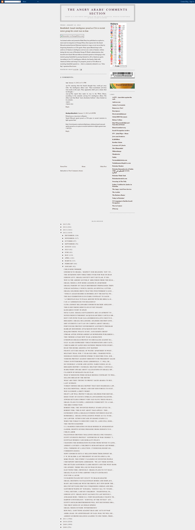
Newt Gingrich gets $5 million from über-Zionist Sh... (88, 454)
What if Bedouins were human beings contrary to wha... (90, 375)
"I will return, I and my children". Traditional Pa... (88, 492)
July (67, 249)
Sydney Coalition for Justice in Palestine (122, 185)
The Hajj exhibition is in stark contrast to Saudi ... (87, 296)
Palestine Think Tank (119, 175)
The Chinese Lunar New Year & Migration (83, 337)
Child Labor (69, 432)
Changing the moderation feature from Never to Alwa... (90, 443)
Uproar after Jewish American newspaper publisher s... (89, 334)
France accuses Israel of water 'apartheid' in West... (88, 351)
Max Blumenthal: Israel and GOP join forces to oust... (89, 388)
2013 (65, 230)
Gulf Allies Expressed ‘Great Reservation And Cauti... (89, 342)
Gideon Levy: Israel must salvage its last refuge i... (88, 494)
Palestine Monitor (118, 166)
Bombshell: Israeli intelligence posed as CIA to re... (88, 416)
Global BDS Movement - (120, 117)
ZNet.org (115, 209)
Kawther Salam (117, 142)
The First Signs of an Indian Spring (80, 505)
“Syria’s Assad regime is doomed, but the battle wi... (88, 294)
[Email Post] (80, 69)
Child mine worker (72, 269)
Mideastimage (116, 151)
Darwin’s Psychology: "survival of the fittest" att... (88, 500)
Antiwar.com (116, 102)
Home (83, 166)
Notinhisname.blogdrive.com (121, 163)
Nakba (114, 157)
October (69, 241)
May (67, 255)
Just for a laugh (71, 475)
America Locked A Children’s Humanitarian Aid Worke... (90, 445)
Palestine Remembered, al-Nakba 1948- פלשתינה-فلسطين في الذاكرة (122, 171)
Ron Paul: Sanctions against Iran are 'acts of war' (87, 510)
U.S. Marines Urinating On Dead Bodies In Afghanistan (88, 426)
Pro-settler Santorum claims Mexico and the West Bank (90, 464)
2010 (65, 522)
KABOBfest (116, 139)
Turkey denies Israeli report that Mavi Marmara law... (89, 386)
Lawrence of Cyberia (119, 145)
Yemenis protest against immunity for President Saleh (89, 359)
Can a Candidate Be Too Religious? (80, 302)
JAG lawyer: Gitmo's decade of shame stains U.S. (86, 418)
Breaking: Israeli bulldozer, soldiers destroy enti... (88, 321)
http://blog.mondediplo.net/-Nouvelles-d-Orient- (121, 124)
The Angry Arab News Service (121, 189)
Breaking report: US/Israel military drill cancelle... (89, 367)
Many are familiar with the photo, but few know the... (89, 483)
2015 (65, 224)
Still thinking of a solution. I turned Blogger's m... (88, 448)
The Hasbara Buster (118, 195)
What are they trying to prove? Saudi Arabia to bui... (88, 380)
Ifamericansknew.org (119, 127)
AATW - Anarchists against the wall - (122, 98)
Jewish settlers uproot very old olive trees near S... (89, 399)
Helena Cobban (117, 120)
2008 (65, 527)
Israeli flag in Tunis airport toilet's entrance (86, 473)
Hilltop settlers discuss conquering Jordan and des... (89, 486)
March (68, 261)
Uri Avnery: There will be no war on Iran (83, 467)
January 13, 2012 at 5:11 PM (77, 83)
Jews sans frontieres (118, 136)
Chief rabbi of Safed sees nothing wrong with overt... (89, 345)
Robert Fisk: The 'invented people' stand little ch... (88, 408)
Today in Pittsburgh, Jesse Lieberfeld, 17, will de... (87, 361)
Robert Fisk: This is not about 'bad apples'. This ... (86, 410)
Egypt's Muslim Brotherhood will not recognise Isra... (89, 502)
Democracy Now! (117, 108)
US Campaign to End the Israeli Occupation (122, 202)
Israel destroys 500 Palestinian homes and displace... (88, 481)
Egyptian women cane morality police (82, 440)
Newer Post (63, 166)
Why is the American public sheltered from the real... (89, 280)
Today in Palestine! (118, 198)
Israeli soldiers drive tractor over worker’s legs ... (89, 291)
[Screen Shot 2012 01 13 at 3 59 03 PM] (72, 36)
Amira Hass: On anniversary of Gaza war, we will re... (89, 513)
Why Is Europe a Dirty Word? (77, 391)
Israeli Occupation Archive (121, 130)
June (67, 252)
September (70, 244)
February (69, 264)
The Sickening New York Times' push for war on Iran (88, 275)
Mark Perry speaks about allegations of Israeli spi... (89, 370)
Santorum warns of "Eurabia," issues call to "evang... (89, 489)
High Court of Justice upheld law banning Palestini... (88, 397)
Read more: (73, 66)
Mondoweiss (116, 154)
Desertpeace (116, 111)
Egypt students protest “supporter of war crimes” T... (89, 437)
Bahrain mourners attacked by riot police (84, 329)
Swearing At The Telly (119, 181)
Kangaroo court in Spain (75, 310)
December (70, 235)
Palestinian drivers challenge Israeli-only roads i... (88, 435)
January (69, 266)
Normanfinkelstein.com (119, 160)
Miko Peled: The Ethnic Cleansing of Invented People (88, 459)
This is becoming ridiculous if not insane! (83, 307)
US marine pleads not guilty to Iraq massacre (85, 478)
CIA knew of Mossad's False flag (79, 372)
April (67, 258)
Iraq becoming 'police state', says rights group (85, 332)
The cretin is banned (73, 424)
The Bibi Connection (73, 405)
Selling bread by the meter (77, 378)
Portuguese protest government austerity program (88, 326)
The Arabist (116, 192)
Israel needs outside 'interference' (80, 508)
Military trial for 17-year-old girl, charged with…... (89, 353)
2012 (65, 233)
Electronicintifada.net (119, 114)
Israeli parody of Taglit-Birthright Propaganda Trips (88, 286)
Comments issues (72, 451)
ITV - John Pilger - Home (120, 133)
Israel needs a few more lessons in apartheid (85, 283)
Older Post (103, 166)
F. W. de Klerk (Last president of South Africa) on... (87, 456)
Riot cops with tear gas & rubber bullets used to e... (88, 318)
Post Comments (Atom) (76, 171)
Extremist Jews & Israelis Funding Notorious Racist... (88, 413)
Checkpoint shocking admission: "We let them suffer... (89, 462)
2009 (65, 524)
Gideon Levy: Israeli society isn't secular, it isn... (87, 277)
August (68, 247)
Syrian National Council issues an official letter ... (88, 288)
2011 (65, 519)
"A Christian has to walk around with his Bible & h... (88, 299)
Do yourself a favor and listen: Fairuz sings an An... (88, 364)
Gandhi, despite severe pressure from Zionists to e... (88, 429)
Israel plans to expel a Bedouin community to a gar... (89, 402)
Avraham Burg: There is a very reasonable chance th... (89, 497)
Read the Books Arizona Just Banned (81, 348)
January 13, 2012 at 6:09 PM (87, 113)
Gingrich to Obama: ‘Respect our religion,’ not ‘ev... (88, 272)
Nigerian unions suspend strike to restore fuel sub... (89, 356)
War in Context (117, 206)
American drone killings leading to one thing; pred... (89, 516)
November (70, 238)
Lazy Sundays (70, 383)
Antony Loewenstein (118, 105)
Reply (67, 107)
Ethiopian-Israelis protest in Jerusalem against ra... (88, 340)
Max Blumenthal (117, 148)
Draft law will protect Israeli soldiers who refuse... (89, 394)
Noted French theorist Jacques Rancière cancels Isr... (89, 315)
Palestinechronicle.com (119, 178)
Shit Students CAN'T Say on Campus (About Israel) (87, 323)
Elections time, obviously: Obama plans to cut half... (89, 470)
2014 (65, 227)
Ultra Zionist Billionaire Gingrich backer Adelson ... (89, 305)
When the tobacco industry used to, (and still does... (89, 421)
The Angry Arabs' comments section (98, 11)
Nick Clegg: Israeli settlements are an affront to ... (88, 313)
